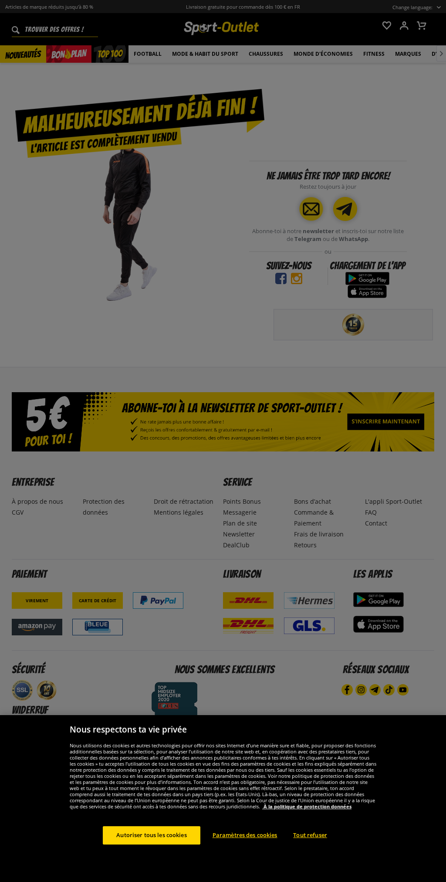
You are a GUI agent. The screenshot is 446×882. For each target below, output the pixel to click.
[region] (223, 798)
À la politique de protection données (306, 806)
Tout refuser (310, 835)
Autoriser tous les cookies (151, 835)
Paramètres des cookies (245, 835)
